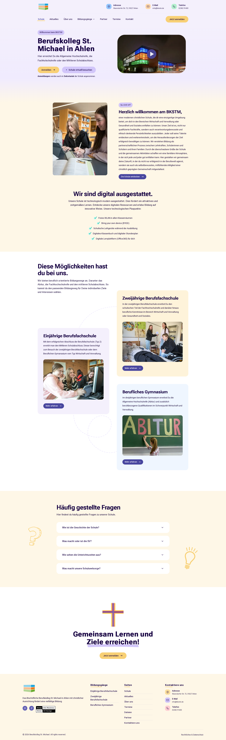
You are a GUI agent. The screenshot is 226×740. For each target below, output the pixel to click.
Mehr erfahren (52, 406)
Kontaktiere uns (132, 723)
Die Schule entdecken (130, 177)
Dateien (128, 712)
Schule (127, 691)
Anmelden (46, 70)
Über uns (128, 701)
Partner (128, 717)
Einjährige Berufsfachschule (103, 691)
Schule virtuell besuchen (80, 70)
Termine (128, 707)
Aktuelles (128, 696)
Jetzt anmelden (177, 19)
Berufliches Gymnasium (101, 705)
